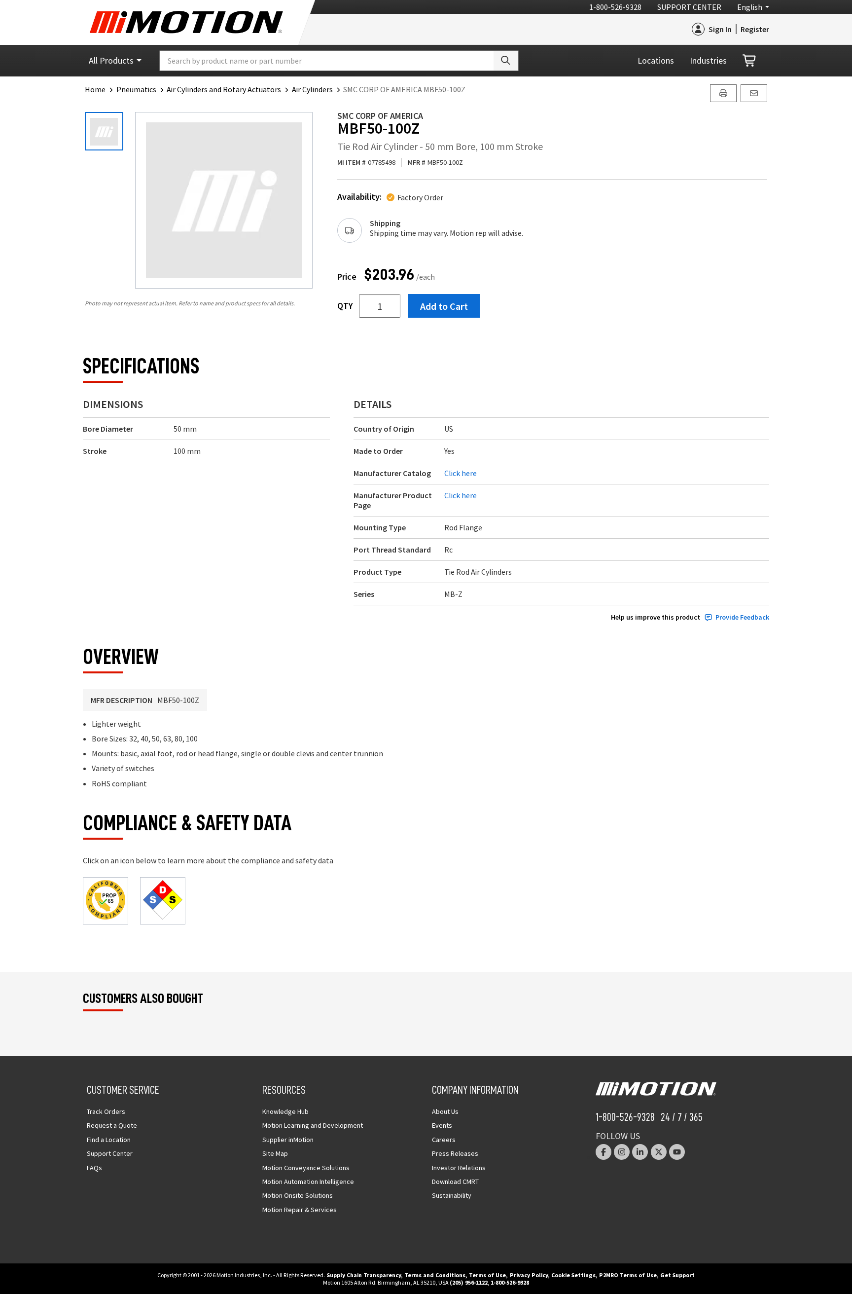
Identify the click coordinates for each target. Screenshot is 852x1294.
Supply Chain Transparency (364, 1275)
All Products (111, 60)
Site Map (275, 1153)
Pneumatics (136, 89)
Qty (345, 305)
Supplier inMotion (288, 1139)
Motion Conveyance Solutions (306, 1167)
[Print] (723, 93)
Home (95, 89)
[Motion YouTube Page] (677, 1152)
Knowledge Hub (285, 1111)
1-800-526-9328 (615, 7)
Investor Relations (459, 1167)
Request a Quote (112, 1125)
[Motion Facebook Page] (603, 1152)
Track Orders (106, 1111)
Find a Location (109, 1139)
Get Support (677, 1275)
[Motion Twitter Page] (659, 1152)
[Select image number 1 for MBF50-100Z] (104, 131)
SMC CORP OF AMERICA (380, 115)
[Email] (754, 93)
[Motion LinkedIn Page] (640, 1152)
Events (442, 1125)
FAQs (94, 1167)
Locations (656, 60)
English (749, 7)
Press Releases (455, 1153)
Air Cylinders (312, 89)
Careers (444, 1139)
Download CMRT (455, 1181)
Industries (708, 60)
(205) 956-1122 (469, 1282)
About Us (445, 1111)
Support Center (689, 7)
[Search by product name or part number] (506, 61)
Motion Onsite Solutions (297, 1195)
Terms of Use (487, 1275)
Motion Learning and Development (312, 1125)
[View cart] (750, 60)
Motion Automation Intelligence (308, 1181)
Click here (460, 473)
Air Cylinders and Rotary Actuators (224, 89)
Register (755, 29)
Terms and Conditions (434, 1275)
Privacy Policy (529, 1275)
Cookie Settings (573, 1275)
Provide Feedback (742, 617)
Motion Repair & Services (299, 1209)
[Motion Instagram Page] (622, 1152)
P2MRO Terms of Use (628, 1275)
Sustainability (451, 1195)
